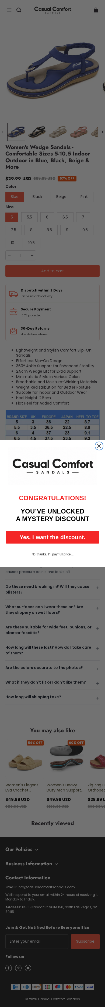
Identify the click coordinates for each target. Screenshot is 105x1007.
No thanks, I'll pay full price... (53, 554)
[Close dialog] (99, 446)
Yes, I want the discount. (52, 537)
